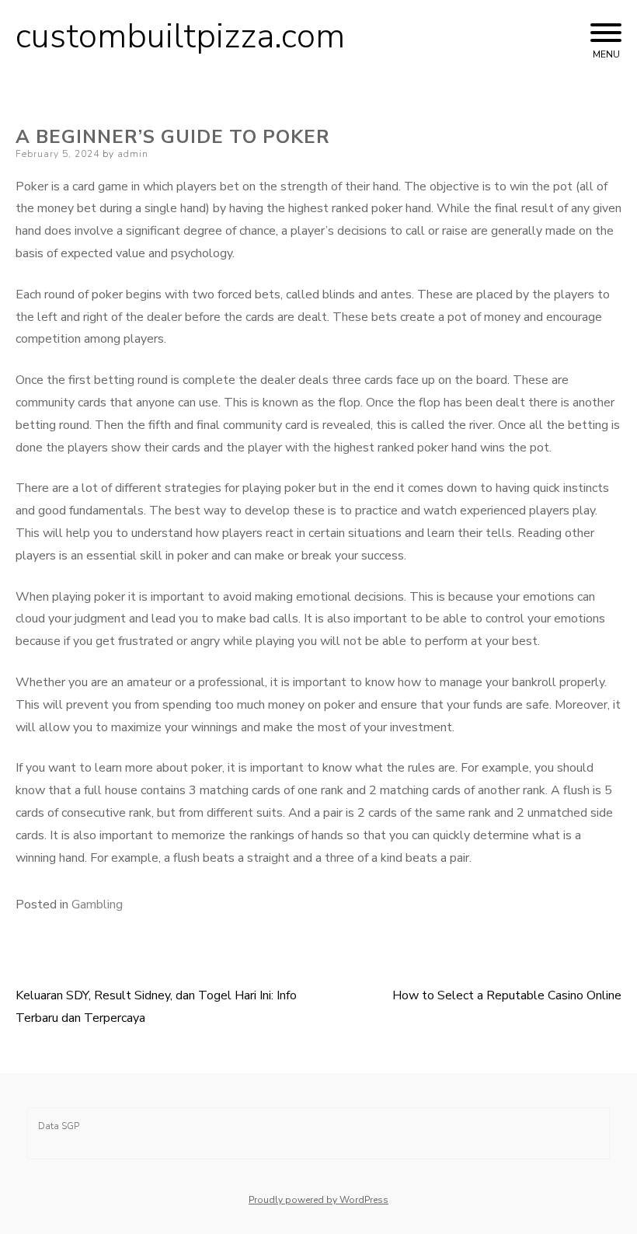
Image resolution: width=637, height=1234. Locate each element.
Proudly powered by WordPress (318, 1200)
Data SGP (58, 1126)
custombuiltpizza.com (180, 36)
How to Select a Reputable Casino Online (506, 995)
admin (132, 154)
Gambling (97, 904)
